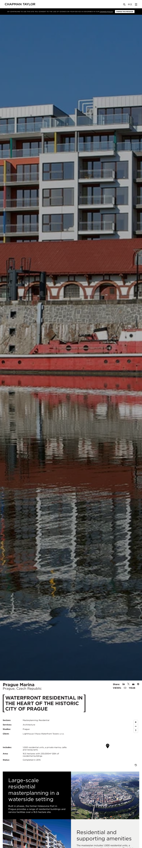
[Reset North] (136, 730)
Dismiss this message (124, 11)
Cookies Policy (106, 11)
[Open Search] (124, 5)
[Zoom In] (136, 722)
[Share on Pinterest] (138, 684)
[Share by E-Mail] (133, 684)
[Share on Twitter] (128, 684)
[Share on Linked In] (124, 684)
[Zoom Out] (136, 726)
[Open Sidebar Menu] (136, 4)
